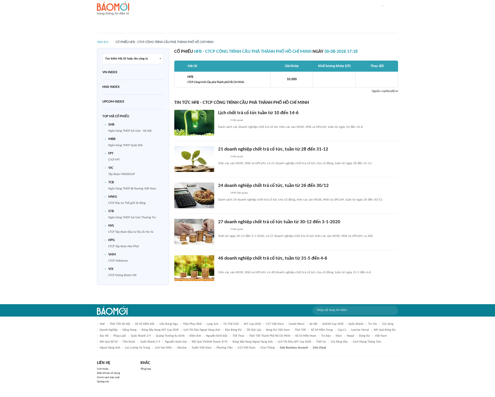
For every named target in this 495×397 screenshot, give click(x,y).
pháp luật (119, 335)
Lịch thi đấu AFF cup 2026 (294, 341)
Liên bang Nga (169, 324)
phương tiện (225, 347)
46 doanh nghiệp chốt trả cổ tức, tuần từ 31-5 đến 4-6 (272, 258)
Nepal (350, 335)
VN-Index (109, 72)
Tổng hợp (146, 369)
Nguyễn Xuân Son (176, 341)
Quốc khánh (355, 324)
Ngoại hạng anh (110, 347)
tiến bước (128, 341)
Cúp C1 (342, 330)
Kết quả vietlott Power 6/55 (210, 341)
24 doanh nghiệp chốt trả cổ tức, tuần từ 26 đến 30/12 (273, 185)
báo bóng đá (233, 330)
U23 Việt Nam (246, 347)
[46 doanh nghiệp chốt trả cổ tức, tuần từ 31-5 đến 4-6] (194, 268)
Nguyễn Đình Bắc (217, 335)
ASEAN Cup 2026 (332, 324)
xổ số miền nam (305, 335)
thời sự (321, 341)
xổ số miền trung (322, 330)
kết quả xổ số (109, 341)
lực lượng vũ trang (137, 347)
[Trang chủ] (113, 9)
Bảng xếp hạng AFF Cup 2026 (160, 330)
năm (339, 335)
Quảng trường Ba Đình (170, 335)
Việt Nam (381, 335)
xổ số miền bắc (145, 324)
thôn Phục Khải (192, 324)
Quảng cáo (103, 381)
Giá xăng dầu (339, 341)
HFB (215, 79)
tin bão (326, 335)
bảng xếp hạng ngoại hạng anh (253, 341)
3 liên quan (236, 120)
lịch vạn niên (163, 347)
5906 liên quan (239, 193)
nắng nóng (129, 330)
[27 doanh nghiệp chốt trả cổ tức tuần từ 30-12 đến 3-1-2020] (194, 232)
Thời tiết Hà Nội (120, 324)
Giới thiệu (103, 369)
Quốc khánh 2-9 (150, 341)
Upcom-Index (113, 102)
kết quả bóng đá (384, 330)
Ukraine (182, 347)
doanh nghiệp (109, 330)
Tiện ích (102, 42)
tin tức (372, 324)
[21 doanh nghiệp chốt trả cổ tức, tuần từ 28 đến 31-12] (194, 159)
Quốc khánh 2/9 (141, 335)
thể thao (238, 335)
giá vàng (387, 324)
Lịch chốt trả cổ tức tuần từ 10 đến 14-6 (258, 113)
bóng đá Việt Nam (278, 330)
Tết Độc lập (253, 330)
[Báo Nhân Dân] (222, 120)
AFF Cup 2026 (252, 324)
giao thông (267, 347)
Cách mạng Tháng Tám (367, 341)
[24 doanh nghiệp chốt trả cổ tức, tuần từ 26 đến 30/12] (194, 195)
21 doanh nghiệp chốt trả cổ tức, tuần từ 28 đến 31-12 (273, 149)
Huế (102, 324)
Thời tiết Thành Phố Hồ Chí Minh (269, 335)
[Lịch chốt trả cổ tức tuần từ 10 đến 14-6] (194, 123)
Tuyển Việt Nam (202, 347)
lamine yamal (360, 330)
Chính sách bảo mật (108, 377)
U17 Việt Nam (275, 324)
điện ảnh (195, 335)
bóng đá (364, 335)
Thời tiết (300, 330)
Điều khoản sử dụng (108, 373)
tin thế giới (231, 324)
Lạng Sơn (212, 324)
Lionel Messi (296, 324)
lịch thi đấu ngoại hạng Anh (202, 330)
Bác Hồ (104, 335)
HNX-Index (111, 87)
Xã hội (313, 324)
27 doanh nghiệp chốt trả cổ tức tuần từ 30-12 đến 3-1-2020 (279, 222)
